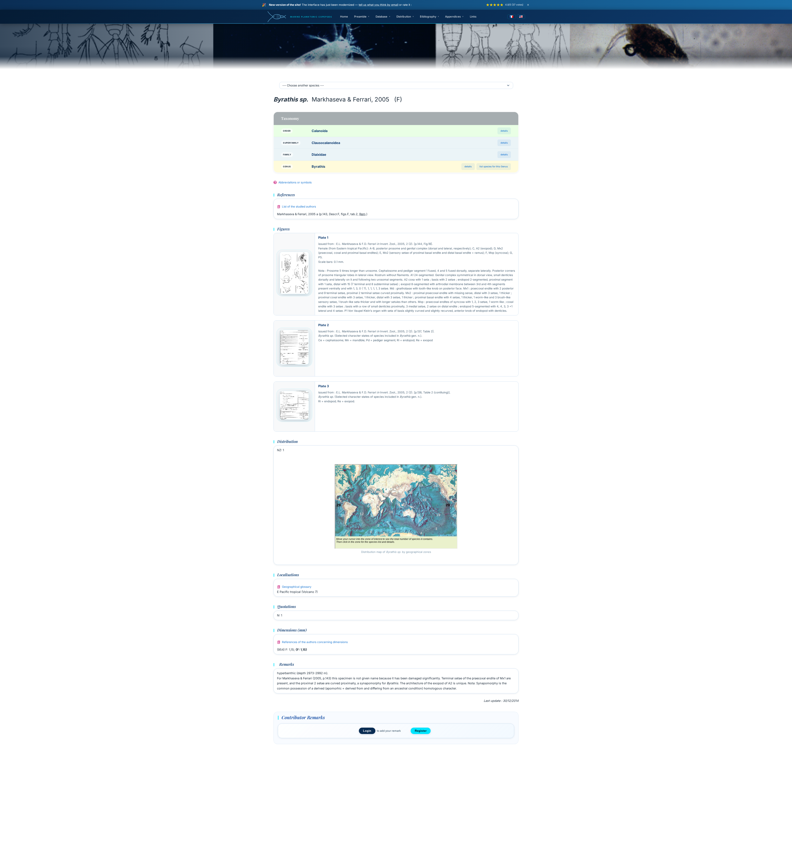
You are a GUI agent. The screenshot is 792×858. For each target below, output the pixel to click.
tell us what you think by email (378, 4)
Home (344, 16)
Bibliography (428, 16)
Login (367, 730)
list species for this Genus (494, 166)
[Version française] (511, 16)
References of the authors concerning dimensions (315, 642)
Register (421, 730)
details (504, 130)
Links (473, 16)
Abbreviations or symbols (295, 182)
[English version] (521, 16)
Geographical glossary (296, 586)
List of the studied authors (299, 206)
